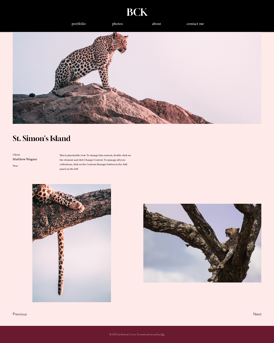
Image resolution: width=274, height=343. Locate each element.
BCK (137, 12)
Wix (162, 334)
